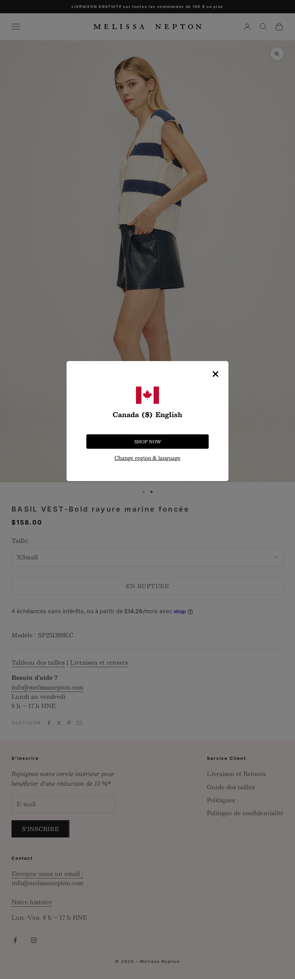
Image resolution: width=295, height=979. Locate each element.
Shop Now (147, 441)
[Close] (215, 374)
